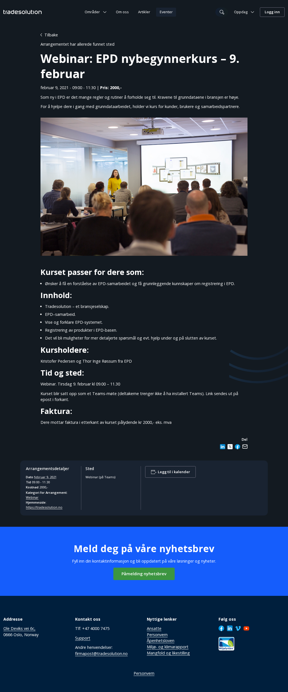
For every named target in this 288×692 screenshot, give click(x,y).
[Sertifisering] (226, 644)
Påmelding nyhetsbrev (144, 573)
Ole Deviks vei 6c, (19, 628)
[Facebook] (221, 628)
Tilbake (51, 35)
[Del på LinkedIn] (222, 446)
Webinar (32, 497)
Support (82, 638)
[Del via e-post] (245, 446)
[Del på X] (230, 446)
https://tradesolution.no (44, 507)
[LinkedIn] (230, 628)
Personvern (144, 673)
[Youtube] (246, 628)
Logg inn (272, 11)
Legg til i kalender (174, 472)
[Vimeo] (238, 628)
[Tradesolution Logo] (22, 12)
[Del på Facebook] (237, 446)
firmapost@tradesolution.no (101, 653)
